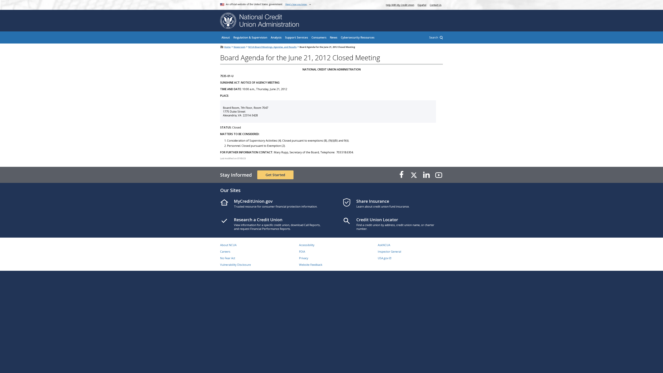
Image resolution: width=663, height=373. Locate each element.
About (226, 37)
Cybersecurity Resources (357, 37)
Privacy (303, 258)
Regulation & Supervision (250, 37)
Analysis (276, 37)
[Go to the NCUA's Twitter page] (414, 174)
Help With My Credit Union (399, 5)
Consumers (318, 37)
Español (422, 5)
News (333, 37)
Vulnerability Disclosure (235, 265)
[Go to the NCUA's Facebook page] (401, 174)
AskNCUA (384, 245)
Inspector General (389, 252)
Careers (225, 252)
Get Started (275, 175)
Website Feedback (310, 265)
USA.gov (383, 258)
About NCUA (228, 245)
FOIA (302, 252)
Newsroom (239, 47)
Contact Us (435, 5)
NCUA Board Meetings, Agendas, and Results (272, 47)
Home (227, 47)
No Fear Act (227, 258)
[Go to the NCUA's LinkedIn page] (426, 174)
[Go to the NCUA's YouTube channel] (439, 174)
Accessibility (306, 245)
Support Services (296, 37)
